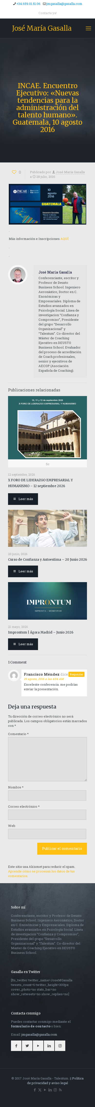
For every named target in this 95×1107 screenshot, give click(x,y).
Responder (76, 674)
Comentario (18, 734)
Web (11, 825)
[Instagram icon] (55, 1089)
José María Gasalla (42, 28)
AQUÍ (64, 239)
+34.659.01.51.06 (28, 3)
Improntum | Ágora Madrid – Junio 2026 (40, 632)
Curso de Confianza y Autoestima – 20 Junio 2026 (47, 560)
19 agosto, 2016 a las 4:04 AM (44, 679)
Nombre (16, 787)
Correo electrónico (24, 806)
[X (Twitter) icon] (40, 1089)
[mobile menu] (88, 28)
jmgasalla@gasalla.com (64, 3)
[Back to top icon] (85, 1097)
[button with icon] (16, 1046)
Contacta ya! (47, 13)
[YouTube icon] (45, 1089)
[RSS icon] (60, 1089)
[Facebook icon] (35, 1089)
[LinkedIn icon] (50, 1089)
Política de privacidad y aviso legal (55, 1080)
